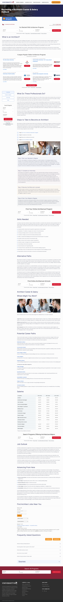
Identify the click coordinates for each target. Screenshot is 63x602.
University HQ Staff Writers (10, 24)
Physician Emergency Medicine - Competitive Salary (27, 525)
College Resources (45, 586)
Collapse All (56, 539)
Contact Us (24, 590)
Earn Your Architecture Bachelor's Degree (30, 132)
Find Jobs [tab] (8, 97)
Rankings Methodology (26, 588)
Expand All (48, 539)
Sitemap (23, 592)
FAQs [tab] (8, 100)
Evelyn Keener (58, 24)
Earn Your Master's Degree (27, 139)
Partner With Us (25, 591)
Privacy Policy (24, 594)
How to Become (45, 584)
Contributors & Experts (26, 586)
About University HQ (26, 584)
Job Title (18, 509)
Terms (23, 595)
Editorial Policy (25, 587)
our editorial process (58, 25)
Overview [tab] (8, 92)
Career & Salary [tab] (8, 94)
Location (18, 512)
